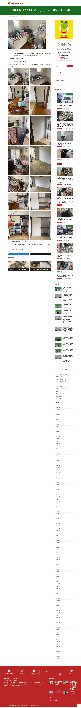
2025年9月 (58, 431)
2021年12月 (58, 504)
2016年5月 (58, 612)
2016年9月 (58, 603)
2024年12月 (58, 453)
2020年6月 (58, 537)
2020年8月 (58, 533)
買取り (57, 391)
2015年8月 (58, 632)
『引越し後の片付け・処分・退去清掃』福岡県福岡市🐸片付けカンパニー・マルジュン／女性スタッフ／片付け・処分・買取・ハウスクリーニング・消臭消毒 (65, 200)
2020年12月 (58, 525)
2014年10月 (58, 656)
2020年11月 (58, 528)
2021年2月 (58, 521)
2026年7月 (58, 407)
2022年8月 (58, 499)
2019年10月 (58, 557)
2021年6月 (58, 511)
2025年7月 (58, 436)
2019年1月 (58, 576)
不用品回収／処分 (59, 376)
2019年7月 (58, 562)
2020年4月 (58, 542)
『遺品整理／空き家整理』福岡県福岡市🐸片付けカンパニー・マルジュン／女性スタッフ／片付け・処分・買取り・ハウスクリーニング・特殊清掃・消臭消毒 (65, 274)
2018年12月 (58, 579)
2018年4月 (58, 591)
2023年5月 (58, 479)
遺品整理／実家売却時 (17, 257)
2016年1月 (58, 620)
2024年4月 (58, 472)
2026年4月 (58, 414)
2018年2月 (58, 595)
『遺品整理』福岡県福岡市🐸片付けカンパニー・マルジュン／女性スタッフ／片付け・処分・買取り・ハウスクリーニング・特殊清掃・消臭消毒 (65, 180)
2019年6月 (58, 564)
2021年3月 (58, 518)
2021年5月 (58, 513)
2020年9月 (58, 530)
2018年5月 (58, 588)
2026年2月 (58, 419)
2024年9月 (58, 460)
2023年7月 (58, 477)
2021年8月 (58, 508)
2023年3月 (58, 484)
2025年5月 (58, 441)
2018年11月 (58, 581)
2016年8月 (58, 605)
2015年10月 (58, 627)
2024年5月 (58, 470)
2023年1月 (58, 489)
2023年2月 (58, 487)
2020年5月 (58, 540)
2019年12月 (58, 552)
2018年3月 (58, 593)
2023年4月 (58, 482)
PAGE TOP (78, 685)
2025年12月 (58, 424)
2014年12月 (58, 651)
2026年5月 (58, 412)
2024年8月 (58, 463)
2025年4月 (58, 443)
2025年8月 (58, 434)
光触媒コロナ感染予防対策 (61, 381)
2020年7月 (58, 535)
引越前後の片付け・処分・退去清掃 (66, 187)
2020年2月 (58, 547)
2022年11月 (58, 494)
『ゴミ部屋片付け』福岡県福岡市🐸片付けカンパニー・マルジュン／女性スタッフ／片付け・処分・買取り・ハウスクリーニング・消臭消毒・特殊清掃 (65, 125)
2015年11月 (58, 624)
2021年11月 (58, 506)
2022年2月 (58, 501)
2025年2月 (58, 448)
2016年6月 (58, 610)
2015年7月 (58, 634)
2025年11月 (58, 426)
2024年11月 (58, 455)
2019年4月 (58, 569)
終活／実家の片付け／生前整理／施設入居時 (64, 388)
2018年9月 (58, 583)
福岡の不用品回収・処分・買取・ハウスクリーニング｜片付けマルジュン (20, 705)
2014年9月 (58, 658)
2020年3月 (58, 545)
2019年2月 (58, 574)
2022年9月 (58, 496)
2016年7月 (58, 607)
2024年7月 (58, 465)
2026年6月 (58, 409)
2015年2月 (58, 646)
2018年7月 (58, 586)
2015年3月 (58, 644)
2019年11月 (58, 554)
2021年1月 (58, 523)
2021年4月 (58, 516)
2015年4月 (58, 641)
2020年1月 (58, 550)
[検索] (70, 66)
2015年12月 (58, 622)
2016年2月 (58, 617)
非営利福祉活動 (70, 93)
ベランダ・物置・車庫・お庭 (61, 374)
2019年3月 (58, 571)
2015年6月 (58, 637)
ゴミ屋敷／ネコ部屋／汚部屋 (68, 111)
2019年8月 (58, 559)
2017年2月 (58, 598)
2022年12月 (58, 492)
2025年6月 (58, 438)
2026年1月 (58, 421)
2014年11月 (58, 653)
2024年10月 (58, 458)
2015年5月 (58, 639)
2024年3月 (58, 475)
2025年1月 (58, 450)
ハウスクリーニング (59, 371)
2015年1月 (58, 649)
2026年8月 (58, 405)
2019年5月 (58, 566)
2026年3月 (58, 417)
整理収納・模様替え (59, 386)
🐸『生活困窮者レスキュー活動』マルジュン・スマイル (64, 106)
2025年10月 (58, 429)
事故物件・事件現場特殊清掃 (61, 379)
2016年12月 (58, 600)
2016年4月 (58, 615)
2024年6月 (58, 467)
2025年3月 (58, 446)
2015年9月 (58, 629)
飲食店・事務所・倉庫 (60, 398)
